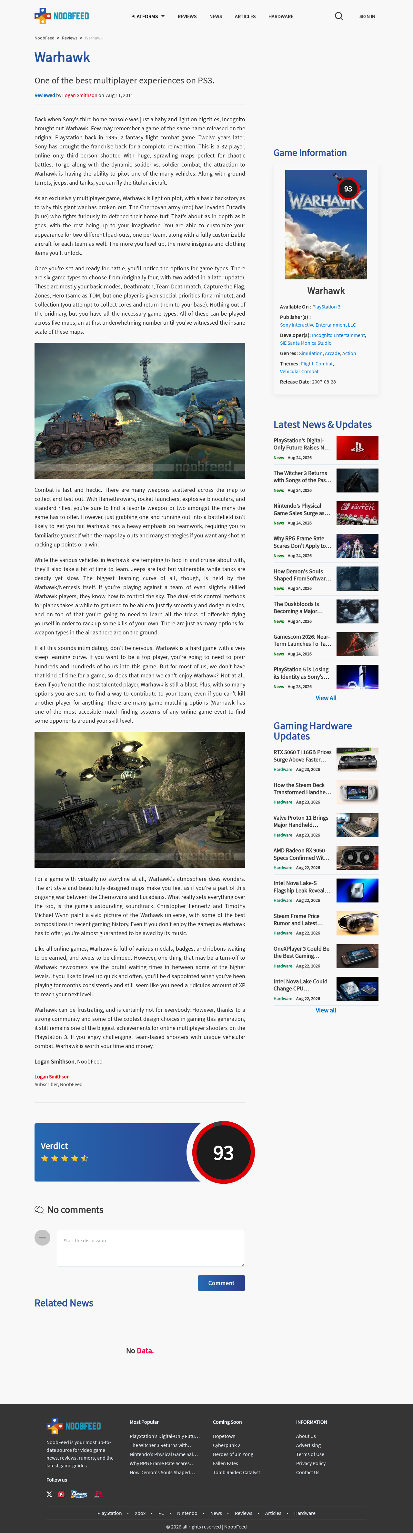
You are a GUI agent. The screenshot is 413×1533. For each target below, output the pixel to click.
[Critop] (99, 1494)
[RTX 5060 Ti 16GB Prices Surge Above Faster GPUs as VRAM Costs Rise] (357, 769)
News (215, 16)
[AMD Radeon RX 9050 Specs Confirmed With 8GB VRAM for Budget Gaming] (357, 868)
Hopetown (224, 1436)
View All (326, 698)
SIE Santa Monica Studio (306, 343)
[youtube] (61, 1494)
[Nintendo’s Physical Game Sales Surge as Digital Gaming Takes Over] (357, 523)
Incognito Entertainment (338, 335)
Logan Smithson (79, 95)
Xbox (140, 1513)
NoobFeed (45, 38)
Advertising (308, 1445)
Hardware (280, 16)
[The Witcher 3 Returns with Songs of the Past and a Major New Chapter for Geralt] (357, 490)
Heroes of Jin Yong (233, 1454)
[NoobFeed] (62, 16)
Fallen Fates (225, 1463)
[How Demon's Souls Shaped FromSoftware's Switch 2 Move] (357, 589)
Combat (324, 363)
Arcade (332, 353)
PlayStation (109, 1513)
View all (326, 1010)
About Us (306, 1436)
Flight (307, 363)
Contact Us (307, 1472)
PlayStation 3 (326, 306)
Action (349, 353)
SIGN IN (367, 16)
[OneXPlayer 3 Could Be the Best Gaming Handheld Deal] (357, 966)
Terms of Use (310, 1454)
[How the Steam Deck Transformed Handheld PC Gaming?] (357, 802)
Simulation (311, 353)
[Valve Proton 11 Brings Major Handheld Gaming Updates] (357, 835)
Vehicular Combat (299, 371)
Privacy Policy (311, 1463)
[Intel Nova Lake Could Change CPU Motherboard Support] (357, 999)
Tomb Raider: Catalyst (236, 1472)
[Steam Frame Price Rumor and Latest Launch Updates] (357, 933)
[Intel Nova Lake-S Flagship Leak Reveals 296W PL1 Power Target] (357, 900)
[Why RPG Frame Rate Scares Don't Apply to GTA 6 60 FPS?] (357, 556)
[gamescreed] (79, 1494)
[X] (49, 1494)
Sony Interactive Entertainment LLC (318, 324)
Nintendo (187, 1513)
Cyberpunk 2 (226, 1445)
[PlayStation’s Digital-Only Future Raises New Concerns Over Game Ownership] (357, 458)
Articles (245, 16)
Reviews (187, 16)
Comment (221, 1283)
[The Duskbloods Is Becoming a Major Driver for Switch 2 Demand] (357, 621)
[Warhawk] (326, 277)
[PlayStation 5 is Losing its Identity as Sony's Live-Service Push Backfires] (357, 687)
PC (161, 1513)
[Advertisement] (326, 88)
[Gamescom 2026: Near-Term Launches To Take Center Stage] (357, 654)
